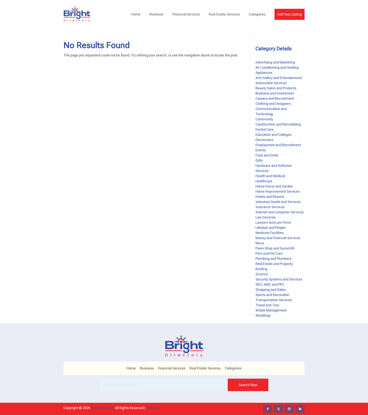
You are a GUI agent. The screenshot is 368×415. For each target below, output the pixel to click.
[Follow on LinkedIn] (300, 409)
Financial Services (186, 14)
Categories (257, 14)
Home (135, 14)
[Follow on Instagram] (289, 409)
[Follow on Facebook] (267, 409)
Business (156, 14)
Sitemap (152, 408)
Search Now (248, 385)
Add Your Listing (289, 14)
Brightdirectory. (102, 408)
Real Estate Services (224, 14)
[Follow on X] (278, 409)
